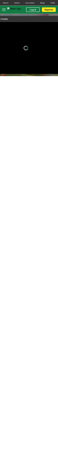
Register (48, 9)
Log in (33, 9)
